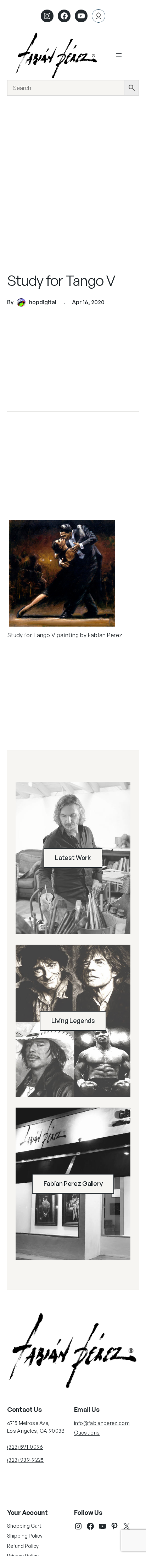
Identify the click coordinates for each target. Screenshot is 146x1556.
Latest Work (73, 857)
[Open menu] (118, 55)
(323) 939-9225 (25, 1460)
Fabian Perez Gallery (73, 1183)
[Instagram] (47, 16)
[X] (126, 1526)
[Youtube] (81, 16)
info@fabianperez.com (102, 1423)
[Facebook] (64, 16)
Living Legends (73, 1020)
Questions (87, 1433)
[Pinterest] (114, 1526)
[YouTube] (102, 1526)
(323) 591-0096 (25, 1447)
